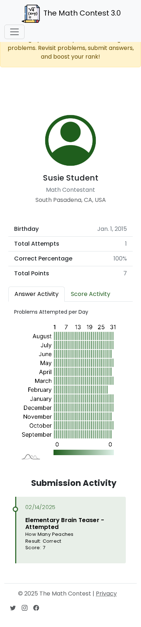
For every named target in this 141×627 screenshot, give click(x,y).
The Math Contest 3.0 (82, 13)
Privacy (106, 593)
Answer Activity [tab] (36, 294)
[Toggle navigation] (14, 32)
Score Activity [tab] (90, 294)
